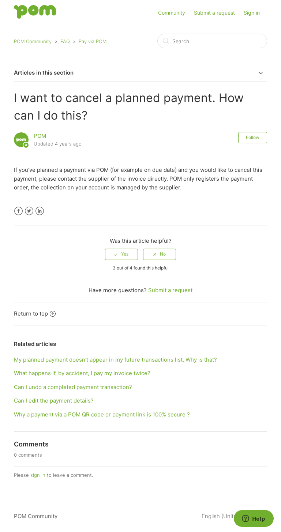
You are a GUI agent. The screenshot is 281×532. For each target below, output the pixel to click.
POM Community (33, 41)
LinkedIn (39, 211)
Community (171, 13)
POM (40, 135)
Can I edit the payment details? (54, 400)
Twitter (29, 211)
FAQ (65, 41)
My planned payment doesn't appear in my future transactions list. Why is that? (115, 359)
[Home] (35, 16)
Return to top (31, 313)
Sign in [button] (252, 13)
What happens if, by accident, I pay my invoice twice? (82, 373)
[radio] (121, 254)
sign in (37, 475)
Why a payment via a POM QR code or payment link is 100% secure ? (102, 414)
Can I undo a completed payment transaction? (73, 387)
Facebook (18, 211)
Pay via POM (92, 41)
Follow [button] (252, 137)
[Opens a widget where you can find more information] (253, 519)
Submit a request (214, 13)
